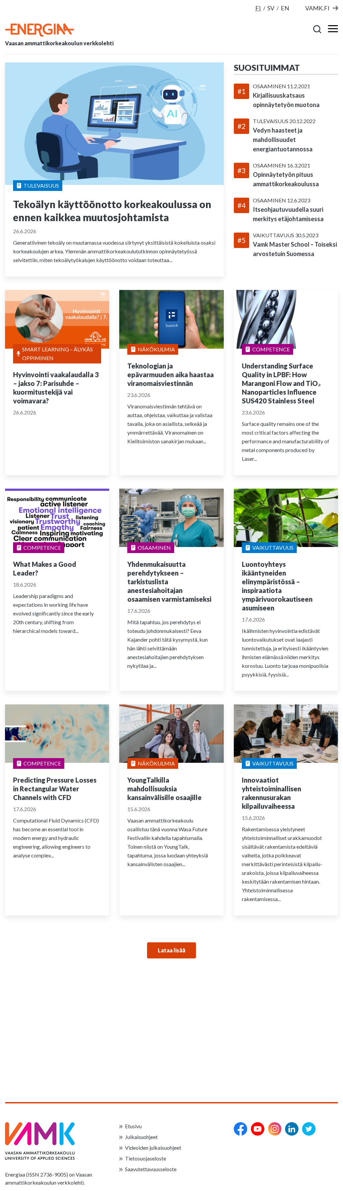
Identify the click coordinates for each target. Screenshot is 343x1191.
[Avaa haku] (317, 29)
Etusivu (133, 1126)
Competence (271, 349)
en (285, 8)
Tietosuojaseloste (145, 1158)
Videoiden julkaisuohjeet (153, 1147)
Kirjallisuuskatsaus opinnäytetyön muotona (286, 100)
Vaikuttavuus (274, 235)
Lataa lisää (171, 950)
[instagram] (274, 1129)
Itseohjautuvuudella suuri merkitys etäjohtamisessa (288, 214)
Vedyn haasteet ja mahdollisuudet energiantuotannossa (283, 140)
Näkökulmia (156, 349)
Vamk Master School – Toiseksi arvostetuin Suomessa (295, 249)
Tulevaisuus (41, 185)
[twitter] (309, 1129)
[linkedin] (291, 1129)
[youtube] (257, 1129)
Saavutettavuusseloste (151, 1169)
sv (270, 8)
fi (258, 8)
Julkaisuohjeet (141, 1137)
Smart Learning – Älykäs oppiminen (57, 353)
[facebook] (240, 1129)
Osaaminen (270, 86)
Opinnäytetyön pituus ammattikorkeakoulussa (286, 179)
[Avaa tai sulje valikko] (331, 28)
